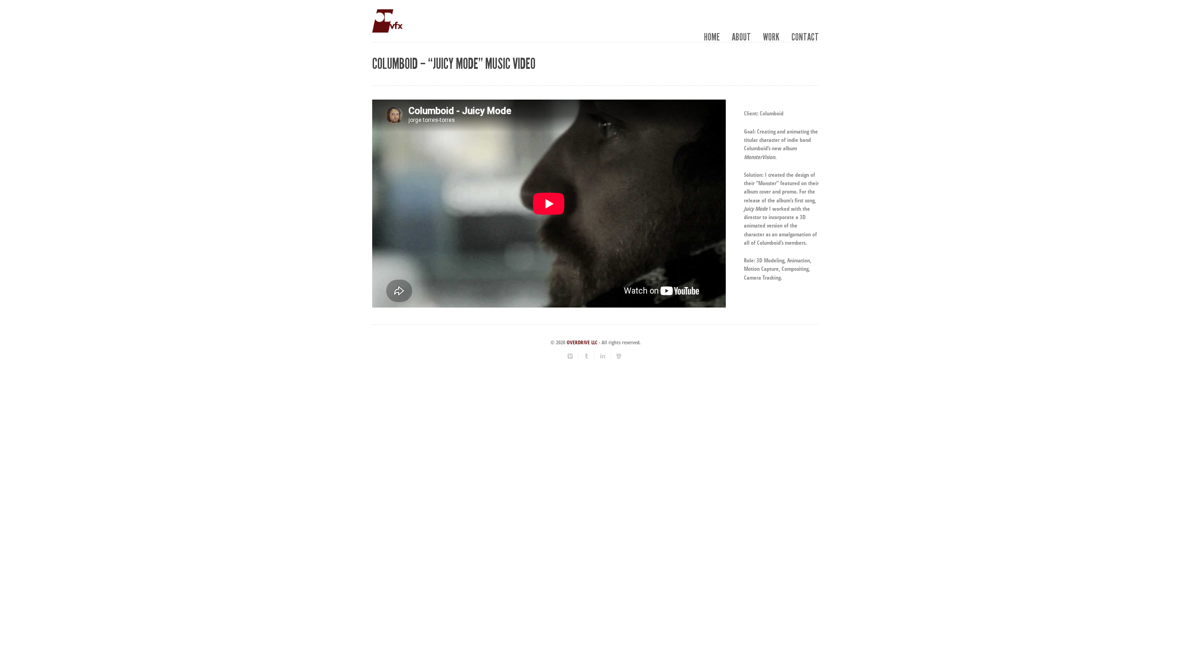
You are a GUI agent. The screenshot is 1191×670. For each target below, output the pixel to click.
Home (712, 37)
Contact (805, 37)
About (741, 37)
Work (771, 37)
